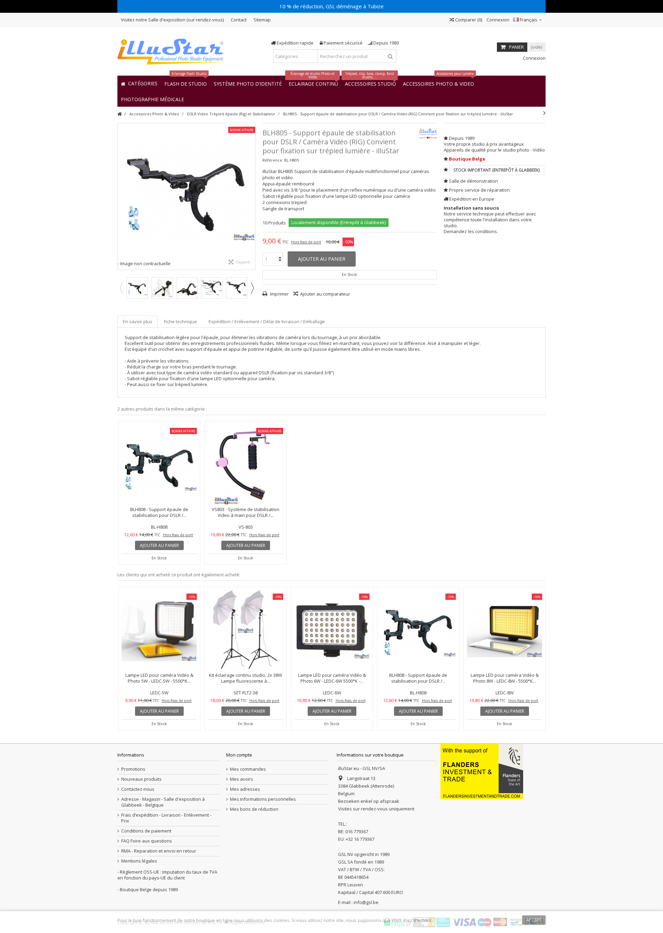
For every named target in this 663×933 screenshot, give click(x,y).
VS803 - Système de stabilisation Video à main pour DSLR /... (245, 512)
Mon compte (239, 755)
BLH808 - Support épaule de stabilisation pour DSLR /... (159, 512)
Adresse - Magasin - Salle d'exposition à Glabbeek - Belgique (163, 802)
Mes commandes (248, 769)
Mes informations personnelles (263, 799)
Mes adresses (245, 789)
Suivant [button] (252, 196)
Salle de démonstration (473, 181)
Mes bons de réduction (254, 809)
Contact (239, 20)
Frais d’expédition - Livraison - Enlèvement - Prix (166, 818)
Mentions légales (139, 861)
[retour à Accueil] (119, 114)
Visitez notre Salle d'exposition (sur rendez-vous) (172, 20)
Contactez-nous (137, 789)
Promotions (133, 769)
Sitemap (262, 20)
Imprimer (279, 294)
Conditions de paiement (146, 831)
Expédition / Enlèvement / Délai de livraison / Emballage (267, 321)
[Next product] (544, 113)
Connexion (497, 20)
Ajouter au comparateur (325, 294)
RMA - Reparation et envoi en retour (158, 851)
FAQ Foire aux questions (146, 841)
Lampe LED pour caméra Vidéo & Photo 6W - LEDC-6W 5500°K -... (332, 678)
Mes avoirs (241, 779)
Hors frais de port (306, 242)
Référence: (272, 160)
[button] (152, 99)
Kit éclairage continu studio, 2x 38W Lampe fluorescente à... (245, 678)
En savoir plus (137, 321)
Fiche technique (180, 321)
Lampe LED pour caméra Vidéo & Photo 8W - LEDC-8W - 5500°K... (505, 678)
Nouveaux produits (141, 779)
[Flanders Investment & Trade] (481, 771)
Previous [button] (120, 288)
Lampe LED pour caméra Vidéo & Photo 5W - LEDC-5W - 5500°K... (159, 678)
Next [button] (252, 288)
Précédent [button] (121, 196)
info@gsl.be (366, 902)
